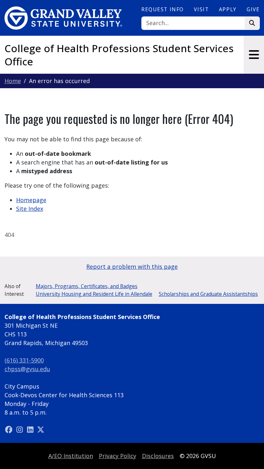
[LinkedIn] (31, 430)
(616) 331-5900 (24, 360)
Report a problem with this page (132, 266)
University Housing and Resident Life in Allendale (94, 293)
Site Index (29, 208)
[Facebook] (10, 430)
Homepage (31, 200)
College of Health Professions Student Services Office (119, 55)
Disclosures (158, 456)
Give (253, 9)
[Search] (252, 23)
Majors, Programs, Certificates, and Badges (86, 286)
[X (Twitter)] (40, 430)
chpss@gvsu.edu (27, 369)
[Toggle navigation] (254, 55)
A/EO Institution (70, 456)
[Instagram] (20, 430)
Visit (201, 9)
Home (13, 81)
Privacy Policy (117, 456)
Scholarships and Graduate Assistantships (208, 293)
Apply (228, 9)
